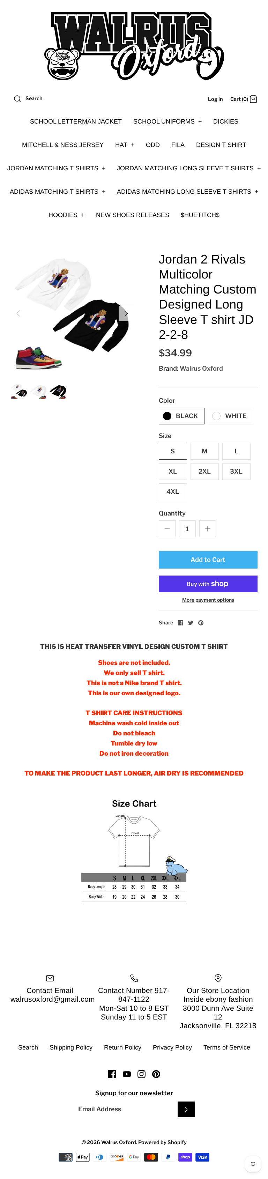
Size (165, 435)
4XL (172, 491)
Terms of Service (226, 1047)
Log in (215, 99)
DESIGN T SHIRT (221, 144)
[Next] (126, 313)
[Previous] (18, 313)
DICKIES (225, 121)
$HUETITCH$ (200, 215)
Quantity (172, 513)
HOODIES (67, 215)
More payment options (208, 600)
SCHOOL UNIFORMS (167, 121)
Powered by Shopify (162, 1142)
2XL (205, 471)
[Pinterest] (156, 1074)
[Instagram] (141, 1074)
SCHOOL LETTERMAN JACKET (76, 121)
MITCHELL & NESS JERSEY (63, 144)
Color (167, 400)
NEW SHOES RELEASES (132, 215)
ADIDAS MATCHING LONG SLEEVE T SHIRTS (188, 191)
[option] (72, 313)
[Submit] (186, 1109)
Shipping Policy (71, 1047)
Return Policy (122, 1047)
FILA (178, 144)
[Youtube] (127, 1074)
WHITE (236, 416)
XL (173, 471)
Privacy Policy (172, 1047)
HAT (125, 144)
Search (28, 1047)
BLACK (187, 416)
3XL (236, 471)
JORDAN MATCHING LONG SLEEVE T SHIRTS (189, 168)
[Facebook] (112, 1074)
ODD (153, 144)
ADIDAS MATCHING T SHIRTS (58, 191)
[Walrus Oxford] (134, 46)
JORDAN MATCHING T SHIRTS (56, 168)
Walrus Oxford (201, 368)
